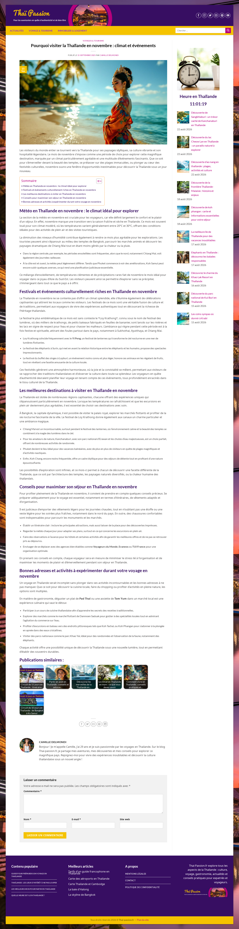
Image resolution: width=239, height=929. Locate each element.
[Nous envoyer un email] (216, 15)
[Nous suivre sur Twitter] (210, 15)
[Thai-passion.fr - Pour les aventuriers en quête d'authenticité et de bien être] (65, 15)
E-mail (76, 819)
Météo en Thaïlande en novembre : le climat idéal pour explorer (55, 186)
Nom (27, 819)
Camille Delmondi (109, 55)
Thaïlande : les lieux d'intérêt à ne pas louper (34, 883)
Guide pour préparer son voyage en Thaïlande (29, 875)
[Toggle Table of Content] (97, 181)
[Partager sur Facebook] (81, 724)
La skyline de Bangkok (81, 895)
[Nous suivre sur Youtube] (228, 15)
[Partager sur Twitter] (87, 724)
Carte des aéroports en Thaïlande (88, 878)
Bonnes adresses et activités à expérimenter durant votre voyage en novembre (62, 201)
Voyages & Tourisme (93, 41)
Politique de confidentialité (142, 887)
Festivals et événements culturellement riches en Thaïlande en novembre (59, 189)
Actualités (17, 30)
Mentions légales (135, 873)
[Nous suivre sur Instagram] (204, 15)
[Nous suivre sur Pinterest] (222, 15)
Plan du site (143, 919)
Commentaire (33, 791)
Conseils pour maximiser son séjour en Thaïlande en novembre (54, 197)
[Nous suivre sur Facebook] (198, 15)
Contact (130, 880)
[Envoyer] (228, 30)
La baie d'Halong (78, 889)
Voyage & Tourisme (41, 30)
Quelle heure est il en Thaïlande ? (28, 895)
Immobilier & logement (72, 30)
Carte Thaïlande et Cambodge (86, 884)
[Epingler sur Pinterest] (99, 724)
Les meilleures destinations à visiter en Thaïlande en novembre (54, 193)
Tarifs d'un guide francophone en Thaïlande (88, 872)
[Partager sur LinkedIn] (105, 724)
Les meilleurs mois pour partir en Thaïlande (33, 889)
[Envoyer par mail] (93, 724)
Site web (125, 819)
